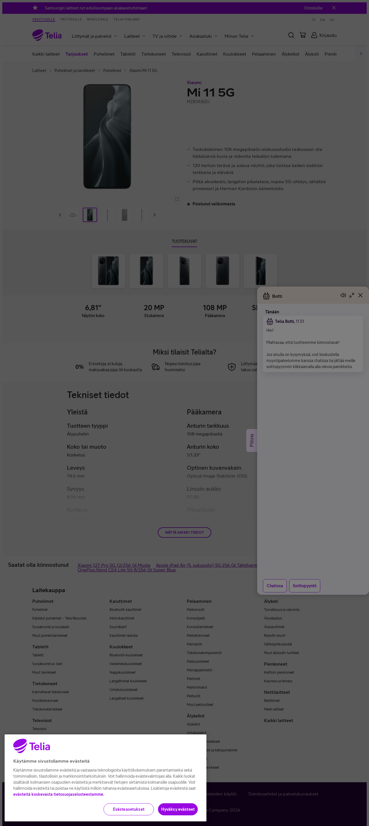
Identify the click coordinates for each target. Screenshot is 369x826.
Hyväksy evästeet (178, 809)
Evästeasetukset (128, 809)
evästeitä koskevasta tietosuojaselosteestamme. (58, 794)
